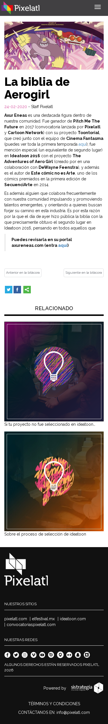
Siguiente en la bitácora (83, 273)
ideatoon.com (73, 618)
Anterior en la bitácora (23, 273)
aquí (82, 144)
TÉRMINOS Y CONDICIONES (54, 703)
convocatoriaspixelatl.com (31, 624)
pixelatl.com (15, 618)
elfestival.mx (43, 618)
